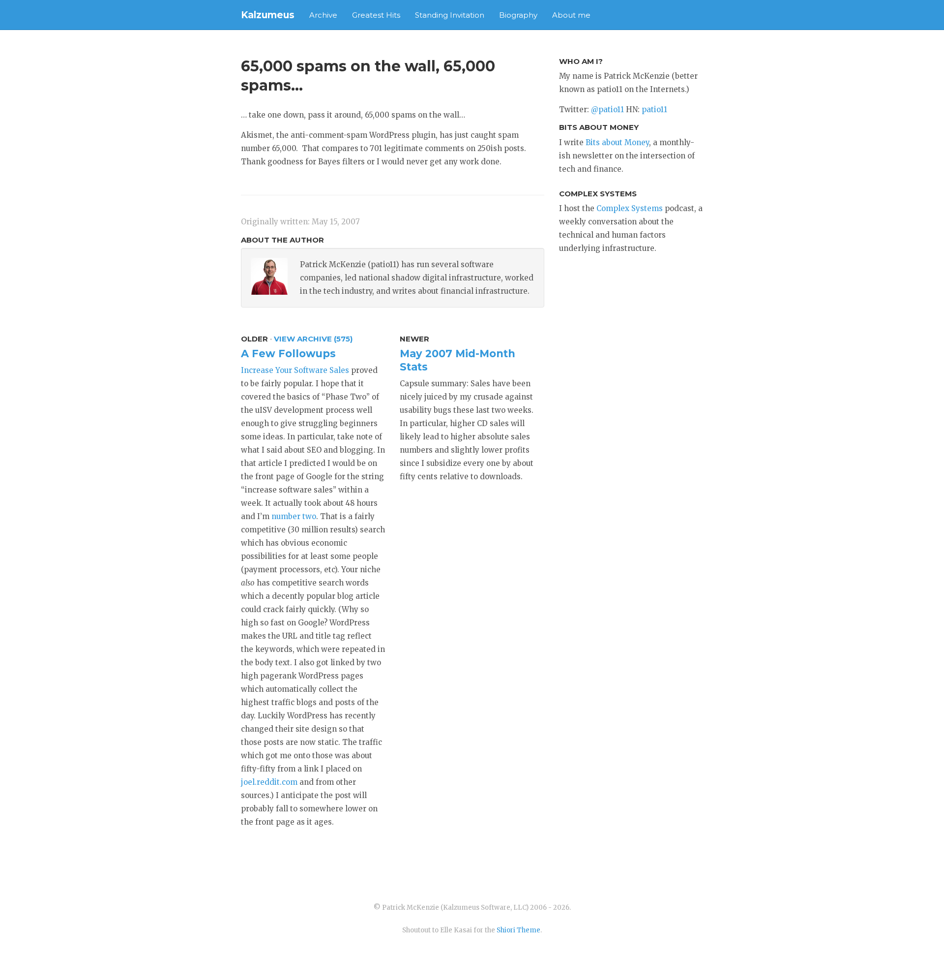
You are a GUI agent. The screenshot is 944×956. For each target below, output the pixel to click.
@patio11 (607, 109)
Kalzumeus (268, 15)
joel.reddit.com (269, 782)
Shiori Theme (518, 930)
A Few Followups (288, 353)
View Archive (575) (313, 338)
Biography (518, 15)
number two (293, 516)
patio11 (654, 109)
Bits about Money (617, 142)
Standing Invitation (449, 15)
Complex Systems (629, 208)
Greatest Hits (376, 15)
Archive (323, 15)
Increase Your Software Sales (295, 370)
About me (571, 15)
